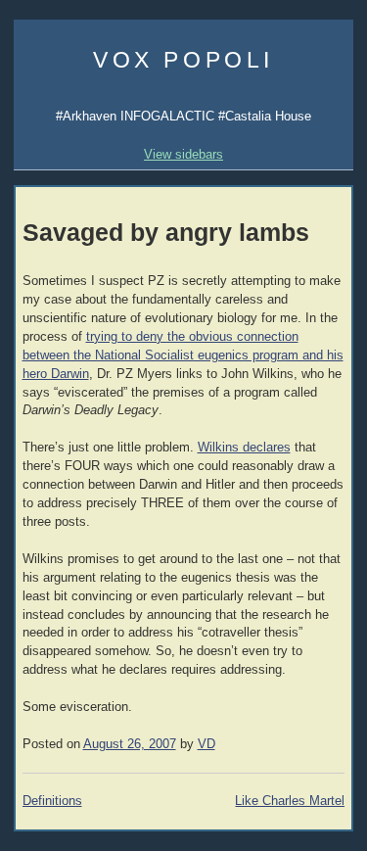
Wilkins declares (244, 447)
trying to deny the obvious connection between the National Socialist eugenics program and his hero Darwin (183, 355)
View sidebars (183, 154)
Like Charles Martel (289, 801)
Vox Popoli (183, 59)
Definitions (52, 801)
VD (206, 744)
